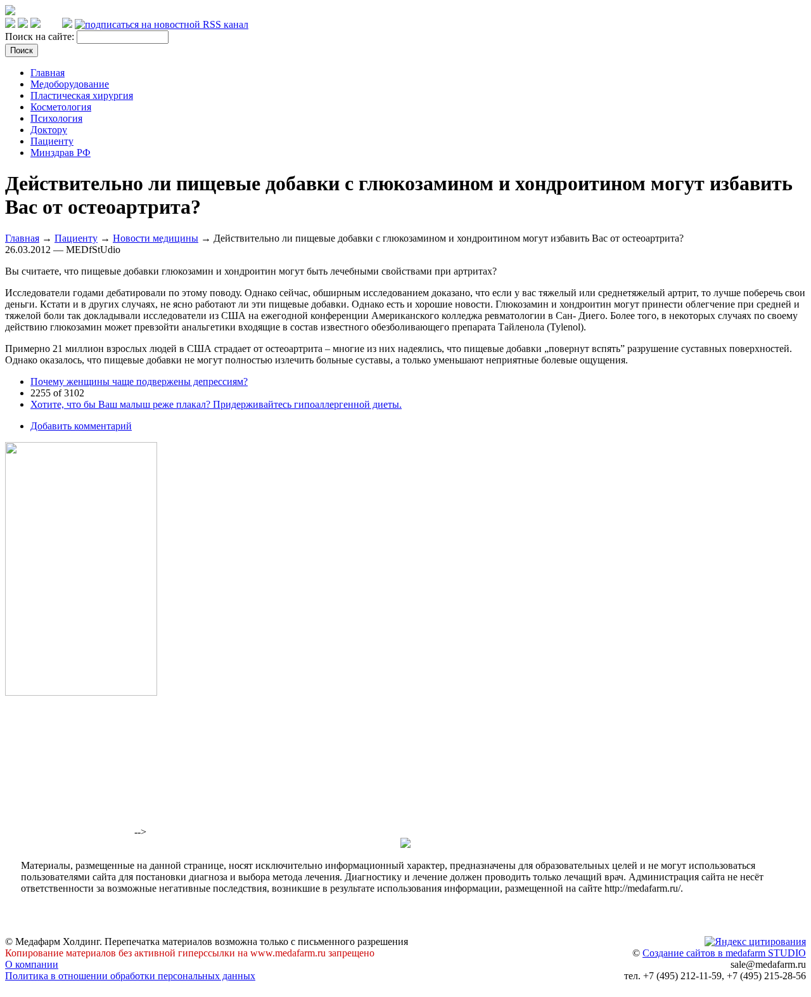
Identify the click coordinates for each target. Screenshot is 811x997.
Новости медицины (155, 238)
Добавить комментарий (81, 425)
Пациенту (51, 141)
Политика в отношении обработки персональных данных (130, 975)
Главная (47, 72)
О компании (31, 964)
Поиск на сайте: (41, 36)
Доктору (48, 129)
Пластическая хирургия (81, 95)
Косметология (60, 106)
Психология (56, 118)
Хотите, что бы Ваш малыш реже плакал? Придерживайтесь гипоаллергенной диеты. (216, 404)
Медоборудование (69, 84)
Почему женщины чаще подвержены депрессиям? (139, 381)
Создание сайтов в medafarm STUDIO (724, 953)
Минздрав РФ (60, 152)
